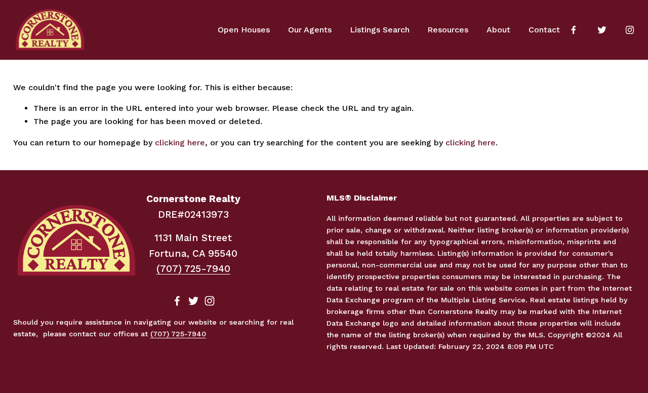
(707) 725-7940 (193, 268)
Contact (544, 29)
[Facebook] (574, 30)
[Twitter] (602, 30)
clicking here (180, 142)
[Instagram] (630, 30)
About (498, 29)
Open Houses (244, 29)
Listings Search (380, 29)
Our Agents (310, 29)
